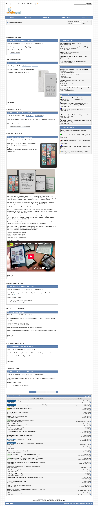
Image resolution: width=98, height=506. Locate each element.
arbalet (84, 429)
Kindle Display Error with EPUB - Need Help (72, 56)
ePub (12, 436)
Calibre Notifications (65, 84)
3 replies (10, 361)
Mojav (24, 427)
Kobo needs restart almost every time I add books (21, 466)
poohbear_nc (81, 406)
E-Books (45, 17)
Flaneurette (41, 489)
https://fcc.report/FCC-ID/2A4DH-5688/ (18, 323)
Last (54, 392)
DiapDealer (83, 432)
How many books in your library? (69, 80)
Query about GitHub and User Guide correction (20, 431)
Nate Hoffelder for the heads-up (21, 330)
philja (35, 431)
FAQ (77, 503)
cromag (83, 440)
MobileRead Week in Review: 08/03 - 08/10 (22, 372)
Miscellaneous (29, 43)
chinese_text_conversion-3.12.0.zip (72, 151)
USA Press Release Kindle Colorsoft (17, 236)
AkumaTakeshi (39, 443)
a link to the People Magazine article (21, 356)
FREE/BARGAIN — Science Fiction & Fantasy (24, 458)
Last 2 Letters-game (12, 447)
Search (84, 17)
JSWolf (84, 436)
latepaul (25, 450)
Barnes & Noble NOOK (69, 62)
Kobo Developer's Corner (17, 421)
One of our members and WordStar (19, 385)
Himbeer (30, 408)
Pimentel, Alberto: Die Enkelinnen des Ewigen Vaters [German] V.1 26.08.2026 (73, 98)
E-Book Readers (26, 66)
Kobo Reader (14, 413)
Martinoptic (82, 448)
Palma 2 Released (15, 52)
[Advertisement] (49, 31)
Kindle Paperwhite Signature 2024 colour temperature (75, 75)
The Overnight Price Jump (67, 43)
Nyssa (29, 439)
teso (28, 424)
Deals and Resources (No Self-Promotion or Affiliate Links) (24, 456)
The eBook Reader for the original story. (46, 330)
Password (70, 23)
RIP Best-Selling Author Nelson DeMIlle (21, 300)
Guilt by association (22, 401)
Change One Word (22, 439)
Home (8, 4)
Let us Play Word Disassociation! (26, 443)
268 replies (11, 336)
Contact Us (66, 503)
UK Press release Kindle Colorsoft (16, 232)
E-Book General (25, 140)
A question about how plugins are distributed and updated (23, 462)
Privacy (88, 503)
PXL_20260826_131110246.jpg (70, 130)
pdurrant (40, 458)
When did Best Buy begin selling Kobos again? (20, 470)
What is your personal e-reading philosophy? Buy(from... (22, 489)
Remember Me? (87, 21)
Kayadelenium (43, 462)
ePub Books (66, 100)
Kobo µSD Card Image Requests (20, 420)
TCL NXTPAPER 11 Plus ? (14, 412)
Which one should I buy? (16, 425)
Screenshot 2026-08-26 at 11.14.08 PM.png (74, 135)
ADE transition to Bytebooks (15, 451)
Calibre (65, 81)
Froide (38, 454)
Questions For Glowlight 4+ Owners (70, 61)
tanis (23, 473)
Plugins (65, 137)
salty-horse (82, 455)
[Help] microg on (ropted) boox (15, 485)
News (32, 140)
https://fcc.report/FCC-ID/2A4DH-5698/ (18, 325)
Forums (14, 4)
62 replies (11, 102)
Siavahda (38, 466)
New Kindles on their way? (17, 302)
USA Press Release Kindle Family (16, 237)
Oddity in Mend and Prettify (14, 481)
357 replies (11, 276)
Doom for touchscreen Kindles (18, 408)
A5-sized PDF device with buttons (16, 424)
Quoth (85, 413)
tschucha (25, 412)
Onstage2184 (28, 485)
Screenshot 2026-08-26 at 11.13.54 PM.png (74, 140)
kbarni (84, 409)
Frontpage (72, 503)
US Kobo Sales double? (13, 493)
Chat (23, 4)
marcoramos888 (81, 421)
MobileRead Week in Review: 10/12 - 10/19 (22, 113)
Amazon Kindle (67, 44)
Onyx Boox (35, 66)
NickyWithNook (82, 490)
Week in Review (39, 43)
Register (12, 17)
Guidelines (28, 17)
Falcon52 (44, 404)
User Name (70, 21)
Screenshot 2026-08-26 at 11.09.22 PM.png (74, 146)
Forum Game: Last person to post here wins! (29, 405)
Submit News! (31, 4)
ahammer (30, 401)
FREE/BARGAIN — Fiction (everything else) (23, 454)
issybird (83, 402)
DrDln (20, 447)
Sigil (12, 433)
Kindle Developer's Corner (17, 410)
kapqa (84, 452)
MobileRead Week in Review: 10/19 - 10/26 (22, 40)
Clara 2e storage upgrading (14, 428)
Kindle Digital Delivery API (14, 474)
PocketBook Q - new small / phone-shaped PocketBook (22, 477)
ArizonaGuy (23, 416)
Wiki (19, 4)
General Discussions (69, 49)
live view (87, 396)
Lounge (12, 402)
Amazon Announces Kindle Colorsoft (20, 126)
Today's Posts (66, 17)
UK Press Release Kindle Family (16, 234)
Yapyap (40, 477)
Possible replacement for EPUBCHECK (18, 435)
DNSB (31, 420)
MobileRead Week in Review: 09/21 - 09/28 (22, 286)
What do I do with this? (66, 52)
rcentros (36, 470)
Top (91, 503)
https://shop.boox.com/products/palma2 (18, 72)
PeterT (31, 435)
